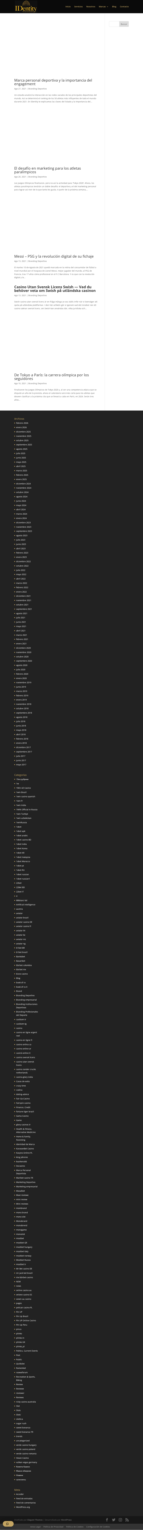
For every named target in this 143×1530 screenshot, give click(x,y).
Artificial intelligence (25, 904)
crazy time (21, 1085)
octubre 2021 (22, 604)
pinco (18, 1329)
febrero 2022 (22, 587)
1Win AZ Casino (23, 788)
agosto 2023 (21, 535)
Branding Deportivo (37, 88)
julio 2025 (20, 453)
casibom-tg (21, 1023)
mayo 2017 (21, 764)
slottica (19, 1419)
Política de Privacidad (53, 1526)
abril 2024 (21, 509)
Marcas (102, 7)
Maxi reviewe (22, 1195)
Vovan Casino (22, 1458)
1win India (21, 805)
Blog (114, 7)
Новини (19, 1475)
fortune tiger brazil (25, 1111)
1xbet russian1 (23, 878)
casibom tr (21, 1019)
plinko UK (20, 1342)
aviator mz (21, 939)
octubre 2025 (22, 440)
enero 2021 (21, 643)
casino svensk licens (25, 1057)
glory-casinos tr (23, 1124)
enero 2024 (21, 518)
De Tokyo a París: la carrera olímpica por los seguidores (51, 376)
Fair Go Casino (23, 1098)
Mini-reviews (22, 1203)
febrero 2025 (22, 475)
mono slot (20, 1216)
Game (19, 1120)
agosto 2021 (21, 613)
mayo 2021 (21, 626)
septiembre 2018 (24, 712)
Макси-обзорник (23, 1470)
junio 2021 (21, 622)
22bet (19, 883)
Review (19, 1384)
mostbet (20, 1238)
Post (18, 1355)
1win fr (19, 800)
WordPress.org (23, 1507)
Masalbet (20, 1191)
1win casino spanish (25, 796)
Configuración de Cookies (98, 1526)
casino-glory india (24, 1077)
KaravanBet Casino (25, 1148)
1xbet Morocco (23, 861)
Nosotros (90, 7)
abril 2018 (21, 734)
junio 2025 (21, 457)
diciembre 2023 (23, 522)
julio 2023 (20, 539)
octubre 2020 (22, 656)
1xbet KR (20, 852)
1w (17, 783)
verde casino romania (26, 1453)
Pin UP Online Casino (26, 1320)
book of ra (21, 982)
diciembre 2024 (23, 483)
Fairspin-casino (23, 1103)
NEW (18, 1281)
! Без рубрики (22, 779)
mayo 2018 (21, 730)
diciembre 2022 (23, 561)
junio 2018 (21, 725)
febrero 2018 (22, 738)
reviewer (20, 1393)
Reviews (20, 1397)
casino (19, 1028)
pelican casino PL (24, 1307)
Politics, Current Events (27, 1350)
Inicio (68, 7)
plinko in (20, 1338)
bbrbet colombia (24, 965)
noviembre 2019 (23, 682)
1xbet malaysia (23, 857)
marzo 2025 (21, 470)
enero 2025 (21, 479)
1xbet (18, 826)
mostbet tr (21, 1264)
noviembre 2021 (23, 600)
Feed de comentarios (26, 1502)
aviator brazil (22, 917)
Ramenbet (21, 1368)
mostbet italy (22, 1251)
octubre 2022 (22, 565)
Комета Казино (23, 1466)
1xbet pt (20, 865)
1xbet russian (22, 874)
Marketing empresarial (27, 1186)
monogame (21, 1229)
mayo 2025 (21, 462)
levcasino (20, 1166)
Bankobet (20, 956)
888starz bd (21, 900)
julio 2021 (20, 617)
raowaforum (22, 1372)
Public (19, 1359)
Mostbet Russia (23, 1260)
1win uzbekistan (23, 818)
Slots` (18, 1414)
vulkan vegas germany (26, 1462)
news (18, 1286)
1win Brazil (21, 792)
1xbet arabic (22, 835)
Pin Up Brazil (22, 1316)
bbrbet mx (21, 969)
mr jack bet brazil (24, 1273)
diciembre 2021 (23, 596)
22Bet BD (20, 887)
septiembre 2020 (24, 660)
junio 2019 (21, 686)
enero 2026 (21, 427)
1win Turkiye (22, 814)
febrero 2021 (22, 639)
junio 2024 (21, 501)
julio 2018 (20, 721)
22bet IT (20, 891)
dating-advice (22, 1094)
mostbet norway (23, 1255)
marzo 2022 (21, 583)
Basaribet (20, 961)
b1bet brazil (22, 952)
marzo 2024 (21, 513)
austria (19, 909)
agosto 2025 (21, 449)
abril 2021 (21, 630)
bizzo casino (22, 973)
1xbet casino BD (23, 839)
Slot (18, 1406)
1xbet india (21, 844)
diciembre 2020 (23, 648)
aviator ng (21, 943)
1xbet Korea (21, 848)
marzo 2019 (21, 691)
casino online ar (23, 1048)
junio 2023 (21, 544)
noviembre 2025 (23, 436)
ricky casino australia (26, 1401)
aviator (19, 913)
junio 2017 (21, 760)
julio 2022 (20, 570)
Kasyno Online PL (24, 1152)
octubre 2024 (22, 492)
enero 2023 (21, 557)
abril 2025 (21, 466)
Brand (19, 991)
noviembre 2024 (23, 488)
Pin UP (19, 1312)
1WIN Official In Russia (26, 809)
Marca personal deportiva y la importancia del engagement (53, 82)
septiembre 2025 (24, 444)
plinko (19, 1333)
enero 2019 (21, 699)
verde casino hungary (26, 1445)
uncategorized (23, 1440)
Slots (18, 1410)
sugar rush (21, 1423)
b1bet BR (20, 947)
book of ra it (21, 987)
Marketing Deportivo (25, 1182)
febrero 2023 (22, 552)
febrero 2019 (22, 695)
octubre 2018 (22, 708)
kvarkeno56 (21, 1161)
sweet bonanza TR (24, 1432)
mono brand (22, 1212)
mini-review (21, 1199)
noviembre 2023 (23, 527)
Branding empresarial (26, 999)
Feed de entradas (24, 1498)
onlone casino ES (24, 1294)
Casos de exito (23, 1081)
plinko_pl (20, 1346)
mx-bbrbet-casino (24, 1277)
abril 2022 (21, 578)
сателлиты (21, 1479)
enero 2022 (21, 591)
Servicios (78, 7)
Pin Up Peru (21, 1324)
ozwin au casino (23, 1299)
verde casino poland (25, 1449)
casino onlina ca (23, 1044)
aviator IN (20, 930)
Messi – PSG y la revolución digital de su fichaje (54, 256)
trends (19, 1436)
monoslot (20, 1234)
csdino (19, 1090)
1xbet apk (20, 831)
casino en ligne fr (24, 1040)
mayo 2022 (21, 574)
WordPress (66, 1519)
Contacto (124, 7)
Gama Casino (22, 1116)
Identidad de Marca (25, 1144)
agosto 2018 (21, 717)
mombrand (21, 1208)
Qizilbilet (20, 1363)
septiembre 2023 (24, 531)
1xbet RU (20, 870)
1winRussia (21, 822)
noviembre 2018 (23, 704)
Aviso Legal (35, 1526)
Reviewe (20, 1388)
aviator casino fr (23, 926)
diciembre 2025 (23, 431)
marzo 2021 (21, 635)
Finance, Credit (23, 1107)
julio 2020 (20, 669)
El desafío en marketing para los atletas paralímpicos (47, 170)
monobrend (21, 1225)
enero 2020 (21, 678)
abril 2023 (21, 548)
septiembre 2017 (24, 751)
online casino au (24, 1290)
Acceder (20, 1494)
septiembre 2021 (24, 609)
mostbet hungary (24, 1247)
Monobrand (21, 1221)
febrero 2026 (22, 423)
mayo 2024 (21, 505)
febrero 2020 (22, 674)
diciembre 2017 (23, 747)
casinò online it (23, 1053)
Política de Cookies (75, 1526)
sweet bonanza (23, 1427)
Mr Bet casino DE (24, 1268)
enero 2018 (21, 743)
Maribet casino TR (24, 1177)
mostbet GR (21, 1242)
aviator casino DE (24, 922)
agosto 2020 (21, 665)
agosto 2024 (21, 496)
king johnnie (22, 1157)
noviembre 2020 (23, 652)
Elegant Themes (35, 1519)
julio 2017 (20, 756)
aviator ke (20, 935)
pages (19, 1303)
